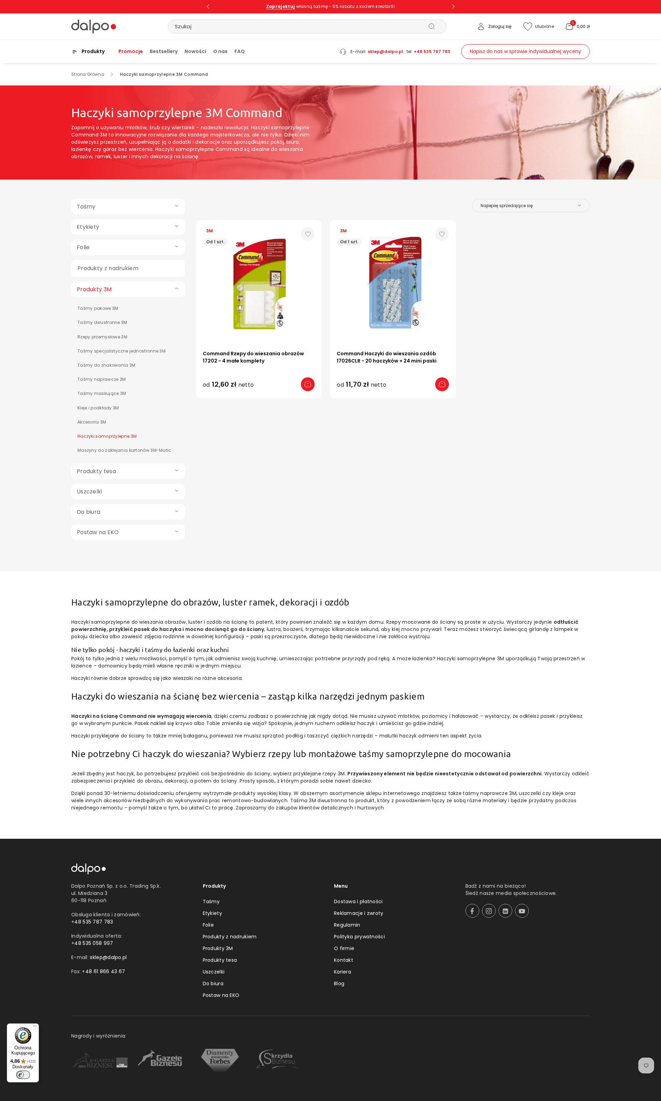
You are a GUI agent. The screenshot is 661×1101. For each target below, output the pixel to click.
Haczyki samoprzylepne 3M (107, 436)
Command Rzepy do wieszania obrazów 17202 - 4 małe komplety (253, 357)
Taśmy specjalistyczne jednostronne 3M (121, 351)
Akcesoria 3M (91, 422)
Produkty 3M (218, 948)
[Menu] (35, 1027)
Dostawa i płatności (358, 901)
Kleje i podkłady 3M (98, 408)
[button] (577, 26)
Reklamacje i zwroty (359, 913)
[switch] (23, 1075)
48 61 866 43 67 (105, 971)
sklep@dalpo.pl (385, 51)
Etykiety (212, 913)
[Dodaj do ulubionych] (308, 234)
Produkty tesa (220, 960)
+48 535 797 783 (432, 51)
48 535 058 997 (93, 943)
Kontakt (343, 960)
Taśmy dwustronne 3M (102, 322)
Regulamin (347, 924)
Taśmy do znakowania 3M (106, 365)
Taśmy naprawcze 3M (101, 379)
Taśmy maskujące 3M (101, 393)
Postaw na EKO (221, 995)
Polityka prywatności (359, 936)
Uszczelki (214, 971)
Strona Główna (87, 74)
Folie (208, 924)
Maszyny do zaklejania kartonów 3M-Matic (124, 450)
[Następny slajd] (453, 6)
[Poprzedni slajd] (208, 6)
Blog (339, 983)
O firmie (344, 948)
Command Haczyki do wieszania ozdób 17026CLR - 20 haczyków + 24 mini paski (387, 357)
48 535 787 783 (93, 921)
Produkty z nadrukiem (230, 936)
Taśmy (211, 901)
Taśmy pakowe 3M (97, 308)
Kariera (342, 971)
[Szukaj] (432, 26)
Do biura (213, 983)
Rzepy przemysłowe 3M (102, 337)
